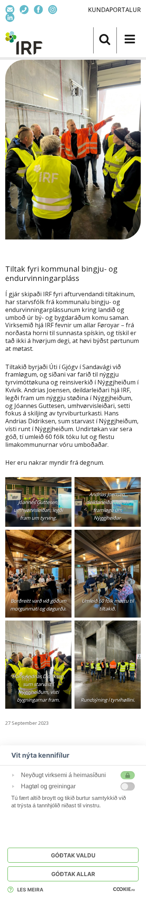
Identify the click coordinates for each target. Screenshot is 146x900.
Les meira (30, 890)
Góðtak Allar (73, 874)
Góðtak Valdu (73, 855)
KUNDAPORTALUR (114, 10)
